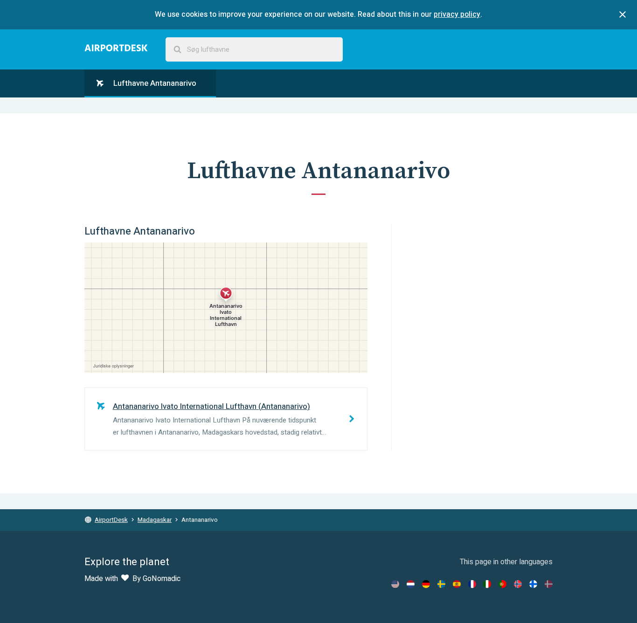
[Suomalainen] (533, 584)
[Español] (457, 584)
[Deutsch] (426, 584)
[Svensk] (441, 584)
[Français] (472, 584)
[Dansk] (549, 584)
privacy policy (457, 14)
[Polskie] (502, 584)
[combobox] (254, 49)
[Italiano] (487, 584)
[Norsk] (518, 584)
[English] (395, 584)
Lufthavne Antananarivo (153, 83)
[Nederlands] (411, 584)
